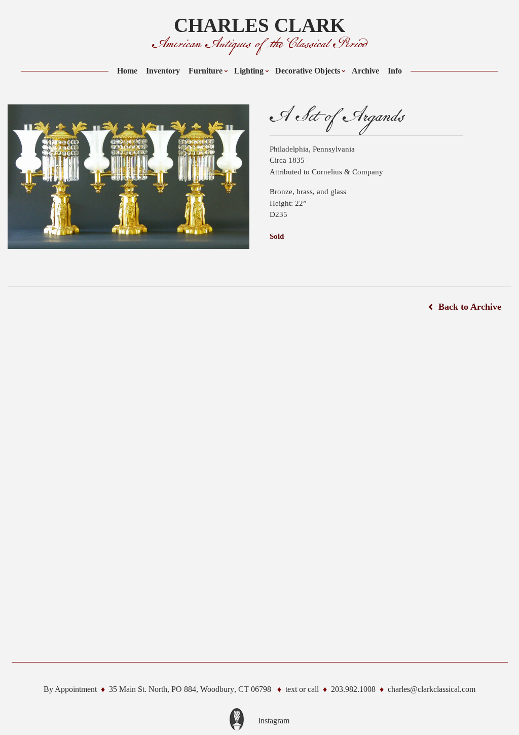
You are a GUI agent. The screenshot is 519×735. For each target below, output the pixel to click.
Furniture (206, 70)
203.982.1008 (353, 689)
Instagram (273, 720)
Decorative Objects (307, 70)
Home (127, 70)
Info (395, 70)
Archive (365, 70)
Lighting (249, 70)
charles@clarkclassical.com (431, 689)
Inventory (163, 70)
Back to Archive (469, 306)
